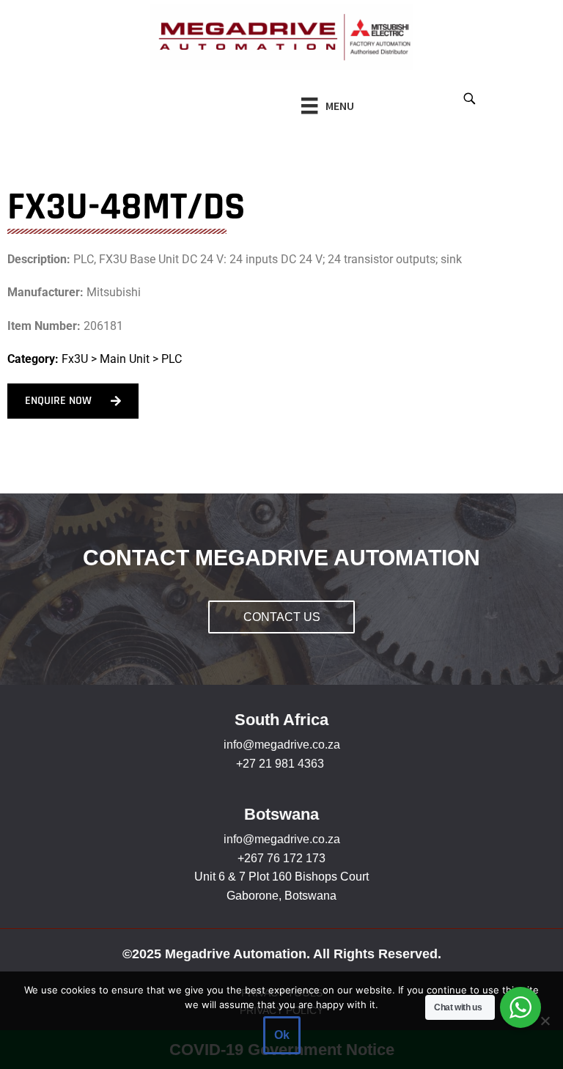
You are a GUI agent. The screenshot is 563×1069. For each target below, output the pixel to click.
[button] (469, 98)
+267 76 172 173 (281, 858)
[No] (544, 1020)
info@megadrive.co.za (282, 744)
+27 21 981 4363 (280, 763)
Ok (282, 1035)
